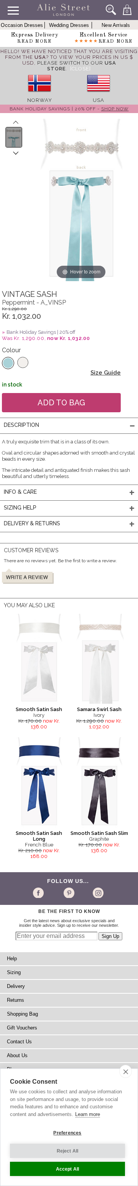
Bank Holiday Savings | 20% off (41, 332)
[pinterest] (68, 892)
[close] (125, 1071)
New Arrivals (116, 25)
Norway (39, 100)
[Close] (80, 69)
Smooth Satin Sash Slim (99, 833)
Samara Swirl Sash (99, 709)
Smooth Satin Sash (39, 709)
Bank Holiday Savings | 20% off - (69, 109)
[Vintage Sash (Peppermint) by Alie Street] (14, 137)
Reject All (68, 1151)
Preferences (67, 1133)
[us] (98, 94)
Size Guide (105, 372)
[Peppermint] (8, 363)
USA (98, 100)
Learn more (87, 1114)
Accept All (67, 1169)
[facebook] (40, 892)
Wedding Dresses (69, 25)
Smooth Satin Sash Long (39, 836)
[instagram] (97, 892)
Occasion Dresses (22, 25)
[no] (39, 94)
